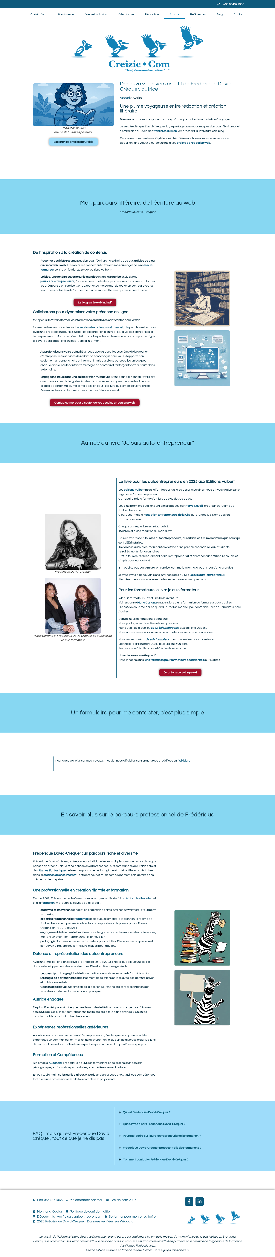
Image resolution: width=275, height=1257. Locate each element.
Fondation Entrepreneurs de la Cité (167, 514)
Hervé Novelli (194, 505)
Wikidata (184, 760)
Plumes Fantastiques (53, 870)
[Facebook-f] (189, 1201)
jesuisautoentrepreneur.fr (57, 281)
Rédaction (152, 14)
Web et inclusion (96, 14)
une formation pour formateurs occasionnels (175, 659)
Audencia (55, 1062)
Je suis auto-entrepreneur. (207, 574)
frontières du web (165, 130)
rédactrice (81, 918)
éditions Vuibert (134, 489)
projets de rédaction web (193, 142)
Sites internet (66, 14)
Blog (220, 14)
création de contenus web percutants (103, 327)
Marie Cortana (147, 602)
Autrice (174, 14)
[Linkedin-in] (199, 1201)
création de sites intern (138, 898)
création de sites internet (59, 874)
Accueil (125, 97)
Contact (239, 14)
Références (198, 14)
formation (48, 902)
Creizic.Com (38, 14)
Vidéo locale (126, 14)
